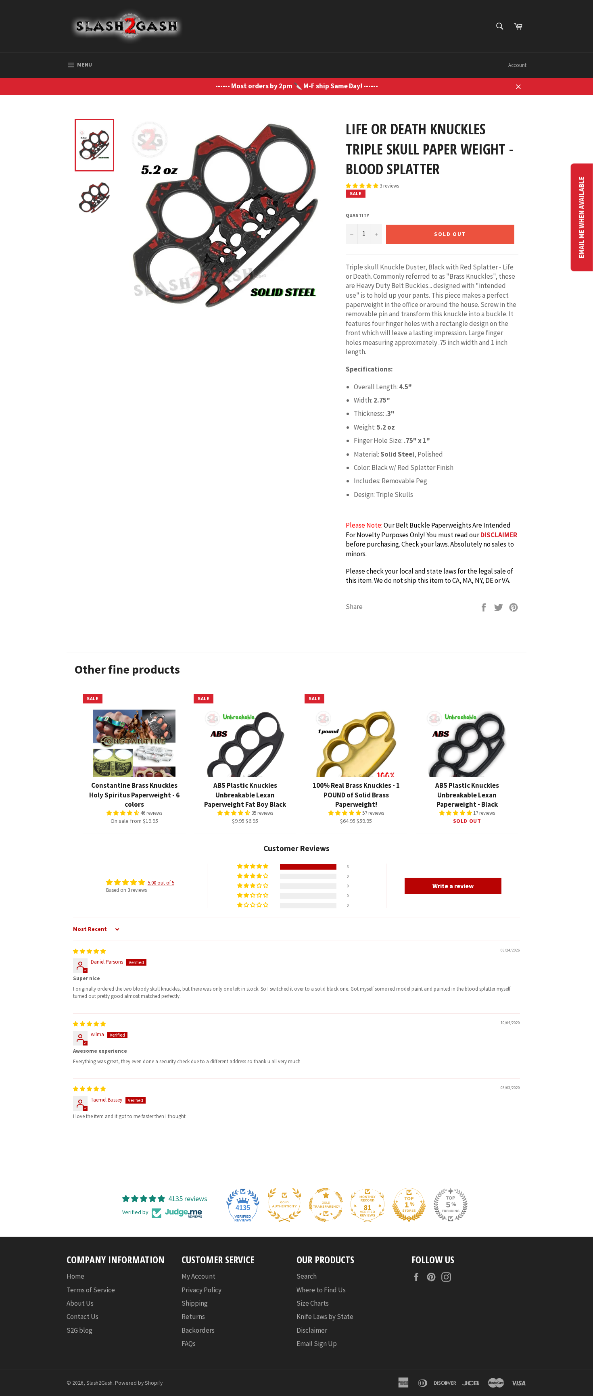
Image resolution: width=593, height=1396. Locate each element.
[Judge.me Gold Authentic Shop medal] (284, 1205)
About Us (80, 1303)
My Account (198, 1276)
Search (306, 1276)
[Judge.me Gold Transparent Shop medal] (326, 1205)
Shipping (195, 1303)
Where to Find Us (321, 1289)
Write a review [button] (453, 886)
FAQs (189, 1343)
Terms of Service (91, 1289)
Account (517, 65)
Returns (193, 1316)
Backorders (198, 1330)
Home (75, 1276)
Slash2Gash (99, 1382)
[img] (89, 951)
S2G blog (79, 1330)
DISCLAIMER (498, 534)
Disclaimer (311, 1330)
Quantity (357, 215)
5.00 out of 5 (161, 882)
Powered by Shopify (139, 1382)
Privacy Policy (201, 1289)
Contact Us (82, 1316)
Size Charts (312, 1303)
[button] (363, 185)
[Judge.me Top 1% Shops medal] (409, 1205)
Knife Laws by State (324, 1316)
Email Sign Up (316, 1343)
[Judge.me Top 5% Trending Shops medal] (451, 1205)
